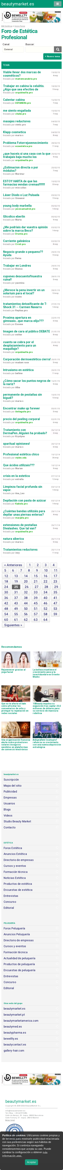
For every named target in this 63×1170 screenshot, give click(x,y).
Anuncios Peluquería (17, 934)
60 (6, 620)
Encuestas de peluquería (19, 970)
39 (36, 598)
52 (45, 609)
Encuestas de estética (18, 889)
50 (26, 609)
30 (6, 592)
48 (6, 609)
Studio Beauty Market (17, 821)
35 (55, 592)
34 (45, 592)
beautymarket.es (17, 4)
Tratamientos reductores (20, 549)
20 (26, 581)
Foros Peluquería (14, 928)
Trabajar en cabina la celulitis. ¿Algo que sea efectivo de (23, 87)
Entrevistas (11, 895)
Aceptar (31, 1162)
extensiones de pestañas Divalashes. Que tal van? (20, 526)
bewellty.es (11, 1038)
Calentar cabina (14, 100)
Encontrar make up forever (21, 408)
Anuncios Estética (15, 854)
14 (26, 576)
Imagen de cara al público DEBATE (26, 331)
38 (26, 598)
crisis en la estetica (16, 476)
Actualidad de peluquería (19, 958)
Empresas (10, 797)
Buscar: (30, 44)
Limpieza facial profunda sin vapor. (22, 488)
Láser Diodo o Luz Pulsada (21, 195)
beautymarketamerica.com (21, 1020)
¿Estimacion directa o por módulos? (20, 169)
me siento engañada (17, 110)
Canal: (6, 44)
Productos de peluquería (19, 964)
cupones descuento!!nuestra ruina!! (22, 278)
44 (26, 603)
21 (36, 581)
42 (6, 603)
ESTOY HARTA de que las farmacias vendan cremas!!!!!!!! (24, 182)
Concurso (10, 901)
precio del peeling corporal (21, 419)
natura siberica (13, 539)
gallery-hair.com (14, 1050)
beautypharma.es (15, 1032)
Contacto (9, 827)
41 (55, 598)
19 (16, 581)
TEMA (6, 65)
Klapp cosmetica (14, 132)
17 (55, 576)
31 (16, 592)
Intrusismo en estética (18, 370)
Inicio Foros (20, 26)
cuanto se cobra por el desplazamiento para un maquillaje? (19, 345)
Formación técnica (16, 871)
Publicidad (10, 791)
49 (16, 609)
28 (46, 587)
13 (16, 576)
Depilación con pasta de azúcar (24, 500)
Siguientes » (13, 625)
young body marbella (17, 205)
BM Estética (6, 26)
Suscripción (11, 779)
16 (45, 576)
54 (6, 614)
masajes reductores (16, 121)
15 (36, 576)
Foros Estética (13, 848)
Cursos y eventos (15, 865)
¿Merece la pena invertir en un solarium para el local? (24, 291)
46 (45, 603)
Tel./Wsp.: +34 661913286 (16, 1113)
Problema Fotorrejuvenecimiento (25, 143)
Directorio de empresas (19, 860)
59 (55, 614)
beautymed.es (13, 1026)
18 (6, 581)
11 (56, 570)
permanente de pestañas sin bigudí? (22, 396)
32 (26, 592)
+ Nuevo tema (52, 56)
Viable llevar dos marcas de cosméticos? (22, 73)
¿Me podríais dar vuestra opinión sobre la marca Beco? (25, 228)
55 (16, 614)
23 (55, 581)
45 (36, 603)
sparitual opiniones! (16, 443)
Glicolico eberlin (14, 216)
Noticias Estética (15, 878)
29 (56, 587)
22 (45, 581)
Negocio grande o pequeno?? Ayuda (23, 253)
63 (36, 620)
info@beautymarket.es (15, 1111)
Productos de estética (18, 883)
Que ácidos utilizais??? (18, 465)
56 (26, 614)
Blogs (7, 809)
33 (36, 592)
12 (6, 576)
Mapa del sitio (13, 785)
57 (36, 614)
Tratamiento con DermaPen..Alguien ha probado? (25, 431)
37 (16, 598)
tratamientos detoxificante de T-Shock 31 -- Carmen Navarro (25, 305)
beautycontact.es (15, 1044)
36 (6, 598)
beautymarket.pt (14, 1014)
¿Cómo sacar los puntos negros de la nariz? (26, 382)
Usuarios (9, 803)
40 (45, 598)
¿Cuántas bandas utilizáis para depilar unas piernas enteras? (24, 512)
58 (45, 614)
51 (36, 609)
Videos (8, 815)
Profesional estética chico (21, 454)
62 (26, 620)
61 (16, 620)
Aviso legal (10, 1120)
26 (27, 587)
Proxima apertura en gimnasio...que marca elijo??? (23, 319)
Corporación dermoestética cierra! (27, 359)
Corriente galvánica (16, 241)
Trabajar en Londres (17, 265)
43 (16, 603)
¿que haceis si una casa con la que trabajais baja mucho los (26, 155)
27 (37, 587)
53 (55, 609)
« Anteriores (13, 565)
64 (45, 620)
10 (46, 570)
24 (6, 587)
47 (55, 603)
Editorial (9, 907)
